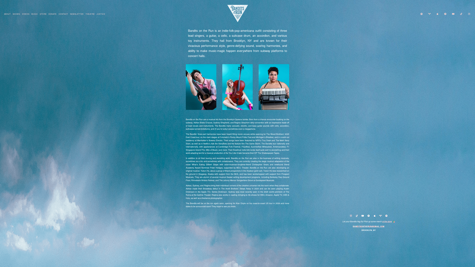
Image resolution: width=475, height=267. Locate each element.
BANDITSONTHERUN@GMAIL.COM (368, 226)
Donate (52, 14)
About (7, 14)
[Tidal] (380, 216)
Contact (63, 14)
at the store (387, 221)
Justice (101, 14)
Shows (16, 14)
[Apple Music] (375, 216)
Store (43, 14)
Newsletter (77, 14)
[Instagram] (351, 216)
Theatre (90, 14)
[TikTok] (357, 216)
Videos (25, 14)
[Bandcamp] (369, 216)
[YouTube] (363, 216)
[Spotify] (386, 216)
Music (34, 14)
